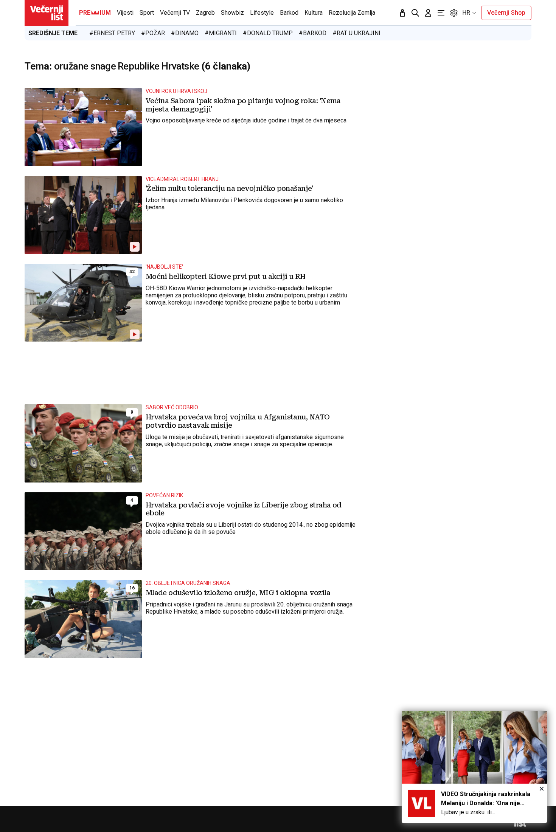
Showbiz (232, 12)
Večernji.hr (46, 13)
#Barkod (312, 33)
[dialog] (474, 767)
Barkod (289, 12)
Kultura (313, 12)
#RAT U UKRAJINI (356, 33)
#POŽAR (153, 33)
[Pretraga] (415, 12)
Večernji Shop (506, 12)
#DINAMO (185, 33)
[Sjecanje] (402, 12)
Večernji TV (175, 12)
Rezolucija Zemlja (352, 12)
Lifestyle (262, 12)
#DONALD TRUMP (268, 33)
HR (466, 12)
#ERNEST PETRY (112, 33)
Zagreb (205, 12)
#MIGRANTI (221, 33)
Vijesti (125, 12)
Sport (147, 12)
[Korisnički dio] (428, 12)
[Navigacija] (441, 12)
